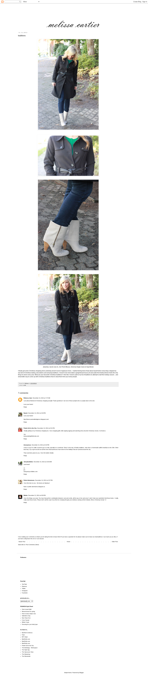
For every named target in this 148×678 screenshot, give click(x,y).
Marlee (26, 495)
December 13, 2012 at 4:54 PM (37, 413)
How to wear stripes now (29, 613)
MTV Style (25, 637)
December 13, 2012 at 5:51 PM (46, 428)
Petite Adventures (29, 480)
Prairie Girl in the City (30, 428)
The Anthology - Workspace (29, 647)
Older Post (115, 541)
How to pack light (26, 609)
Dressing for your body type (30, 624)
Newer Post (22, 541)
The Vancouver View (27, 652)
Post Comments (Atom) (32, 544)
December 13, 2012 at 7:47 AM (41, 398)
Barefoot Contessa (27, 632)
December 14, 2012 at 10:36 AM (43, 461)
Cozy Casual (25, 620)
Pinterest (24, 586)
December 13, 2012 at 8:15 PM (40, 445)
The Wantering (26, 654)
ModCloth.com (26, 639)
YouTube (24, 584)
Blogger (81, 672)
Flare (23, 635)
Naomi (26, 413)
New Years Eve (26, 618)
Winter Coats (25, 622)
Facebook (25, 593)
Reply (25, 407)
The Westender (26, 656)
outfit (24, 385)
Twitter (24, 588)
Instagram (25, 590)
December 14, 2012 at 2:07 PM (43, 480)
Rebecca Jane (28, 398)
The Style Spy (26, 649)
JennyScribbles (28, 461)
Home (68, 541)
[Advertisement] (103, 664)
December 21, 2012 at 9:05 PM (37, 495)
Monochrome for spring (28, 611)
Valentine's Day (26, 615)
